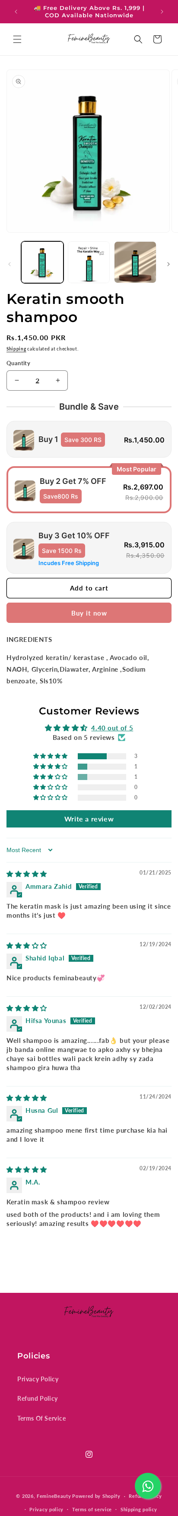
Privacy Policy (37, 1379)
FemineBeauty (54, 1496)
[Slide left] (9, 264)
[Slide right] (168, 264)
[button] (17, 39)
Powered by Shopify (96, 1496)
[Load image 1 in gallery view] (42, 262)
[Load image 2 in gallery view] (89, 262)
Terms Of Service (41, 1418)
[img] (26, 874)
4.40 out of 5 (112, 728)
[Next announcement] (162, 11)
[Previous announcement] (15, 11)
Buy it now (89, 613)
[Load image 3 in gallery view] (135, 262)
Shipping (16, 348)
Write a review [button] (89, 819)
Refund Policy (37, 1398)
